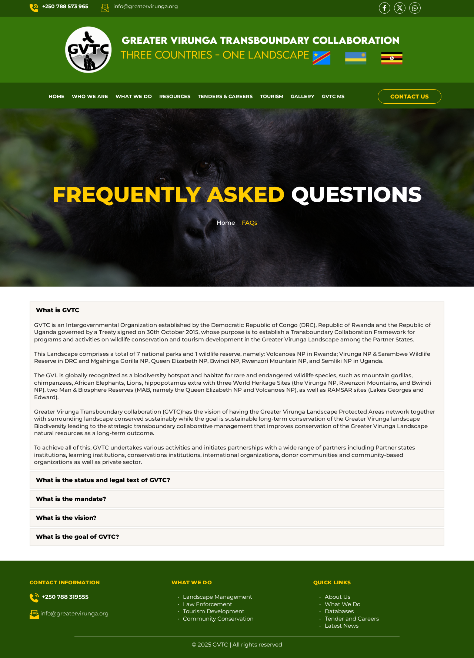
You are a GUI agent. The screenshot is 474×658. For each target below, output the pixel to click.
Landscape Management (217, 596)
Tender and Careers (352, 618)
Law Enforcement (207, 604)
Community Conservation (218, 618)
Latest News (341, 625)
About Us (337, 596)
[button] (237, 310)
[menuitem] (56, 96)
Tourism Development (213, 611)
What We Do (342, 604)
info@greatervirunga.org (145, 6)
